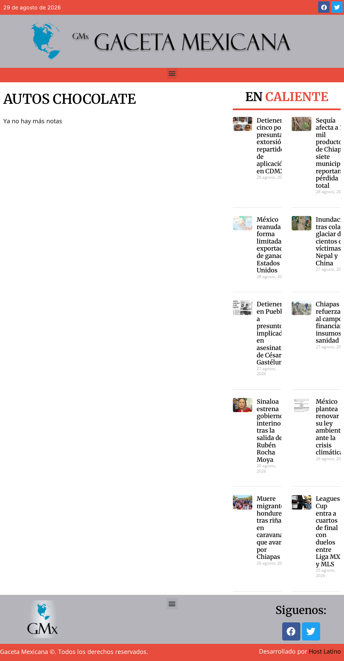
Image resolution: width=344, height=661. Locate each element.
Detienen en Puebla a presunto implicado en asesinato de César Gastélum (271, 333)
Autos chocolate (69, 99)
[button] (172, 73)
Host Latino (325, 651)
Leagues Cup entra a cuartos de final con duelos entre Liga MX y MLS (328, 531)
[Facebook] (324, 7)
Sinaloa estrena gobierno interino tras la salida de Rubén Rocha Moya (270, 431)
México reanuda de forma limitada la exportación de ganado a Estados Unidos (274, 245)
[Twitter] (337, 7)
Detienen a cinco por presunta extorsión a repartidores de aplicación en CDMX (275, 146)
